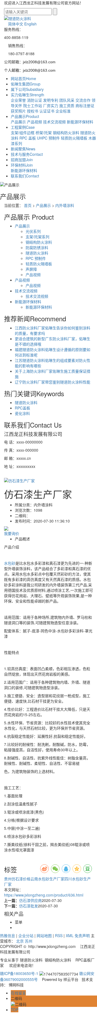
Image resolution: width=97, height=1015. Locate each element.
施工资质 (66, 105)
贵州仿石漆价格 (17, 878)
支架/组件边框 (22, 132)
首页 (28, 205)
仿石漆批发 (28, 905)
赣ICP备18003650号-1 (19, 973)
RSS (59, 935)
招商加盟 (22, 159)
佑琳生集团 (25, 84)
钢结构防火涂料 (66, 132)
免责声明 (82, 935)
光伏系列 (33, 231)
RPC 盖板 (27, 138)
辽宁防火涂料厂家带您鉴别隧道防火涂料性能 (52, 382)
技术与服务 (27, 154)
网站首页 (23, 78)
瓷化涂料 (22, 413)
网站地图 (44, 935)
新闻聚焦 (23, 148)
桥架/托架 (44, 132)
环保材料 (22, 165)
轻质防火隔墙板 (74, 138)
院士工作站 (32, 105)
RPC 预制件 (36, 258)
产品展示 (25, 116)
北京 (20, 941)
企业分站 (25, 935)
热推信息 (7, 935)
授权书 (32, 111)
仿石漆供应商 (30, 900)
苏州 (28, 941)
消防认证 (34, 100)
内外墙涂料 (64, 205)
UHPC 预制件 (48, 138)
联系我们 (25, 175)
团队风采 (66, 100)
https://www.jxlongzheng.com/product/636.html (43, 895)
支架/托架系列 (37, 236)
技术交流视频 (54, 121)
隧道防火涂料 (37, 253)
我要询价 (11, 533)
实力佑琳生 (27, 94)
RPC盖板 (22, 408)
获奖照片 (18, 111)
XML (70, 935)
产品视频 (34, 121)
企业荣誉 (18, 100)
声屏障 (31, 269)
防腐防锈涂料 (37, 247)
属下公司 (27, 89)
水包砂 (9, 563)
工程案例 (23, 127)
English (30, 24)
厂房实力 (50, 105)
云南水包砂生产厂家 (47, 878)
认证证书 (46, 111)
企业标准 (63, 111)
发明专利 (50, 100)
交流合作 (83, 100)
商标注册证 (84, 105)
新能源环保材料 (80, 121)
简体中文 (15, 24)
